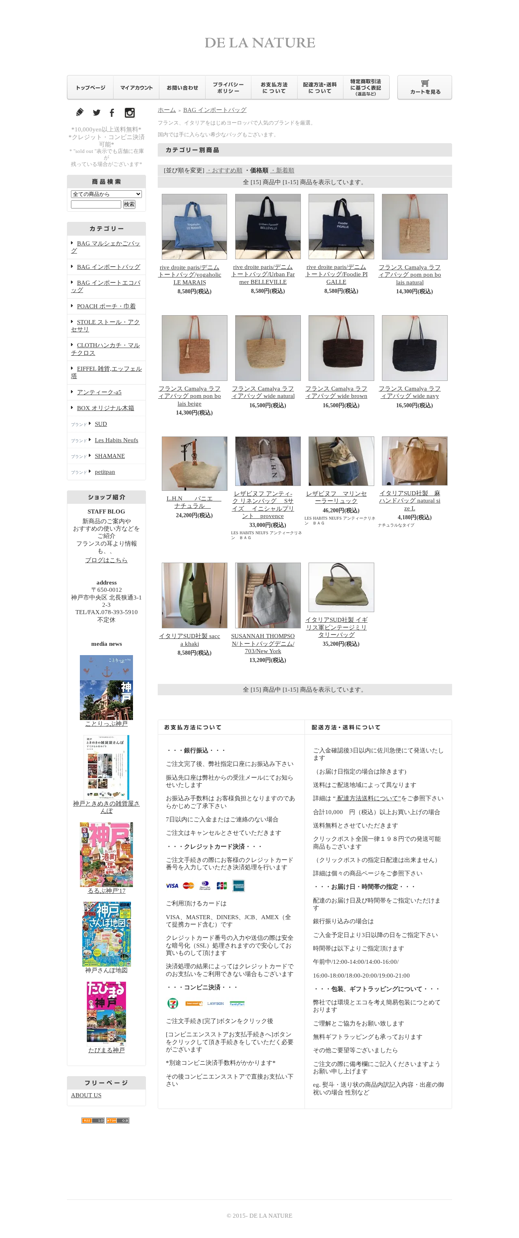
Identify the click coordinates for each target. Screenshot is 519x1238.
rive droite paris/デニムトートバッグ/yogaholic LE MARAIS (189, 275)
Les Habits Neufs (116, 440)
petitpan (105, 472)
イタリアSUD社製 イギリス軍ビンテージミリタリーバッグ (336, 627)
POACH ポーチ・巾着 (106, 306)
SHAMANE (110, 456)
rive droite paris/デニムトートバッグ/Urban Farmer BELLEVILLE (263, 274)
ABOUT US (86, 1095)
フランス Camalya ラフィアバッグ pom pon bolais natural (409, 275)
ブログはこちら (106, 560)
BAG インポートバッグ (108, 267)
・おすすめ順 (224, 170)
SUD (101, 424)
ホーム (167, 110)
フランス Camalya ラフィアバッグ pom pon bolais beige (189, 396)
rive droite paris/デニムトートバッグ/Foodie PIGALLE (336, 274)
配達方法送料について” (368, 798)
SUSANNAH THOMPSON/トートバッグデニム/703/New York (263, 643)
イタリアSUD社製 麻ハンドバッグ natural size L (409, 501)
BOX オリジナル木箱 (105, 408)
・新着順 (282, 170)
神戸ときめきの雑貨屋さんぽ (106, 807)
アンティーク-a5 (99, 392)
